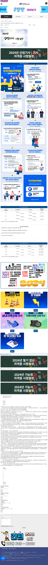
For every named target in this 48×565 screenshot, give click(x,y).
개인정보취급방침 (5, 548)
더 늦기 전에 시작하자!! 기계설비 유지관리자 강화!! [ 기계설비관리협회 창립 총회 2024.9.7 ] (17, 414)
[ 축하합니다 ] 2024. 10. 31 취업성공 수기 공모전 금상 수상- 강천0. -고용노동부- (15, 406)
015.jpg (6, 27)
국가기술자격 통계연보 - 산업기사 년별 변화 (8, 430)
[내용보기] (12, 526)
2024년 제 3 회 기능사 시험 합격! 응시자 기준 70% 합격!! (11, 451)
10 (3, 481)
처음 (3, 467)
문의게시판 (18, 16)
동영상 (41, 16)
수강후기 (30, 16)
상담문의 (24, 527)
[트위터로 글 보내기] (6, 397)
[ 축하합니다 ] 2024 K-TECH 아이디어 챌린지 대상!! (10, 422)
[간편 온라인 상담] (18, 538)
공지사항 (6, 16)
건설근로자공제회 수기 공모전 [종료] (7, 425)
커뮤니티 (6, 21)
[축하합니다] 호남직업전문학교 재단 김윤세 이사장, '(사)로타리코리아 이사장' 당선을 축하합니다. (17, 442)
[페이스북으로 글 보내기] (7, 396)
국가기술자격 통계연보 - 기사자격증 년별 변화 (9, 434)
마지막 (4, 484)
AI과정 (3, 558)
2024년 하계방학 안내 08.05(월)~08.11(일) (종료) (9, 459)
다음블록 (4, 482)
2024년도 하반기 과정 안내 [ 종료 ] (7, 462)
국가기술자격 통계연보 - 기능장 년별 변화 (8, 438)
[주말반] (24, 9)
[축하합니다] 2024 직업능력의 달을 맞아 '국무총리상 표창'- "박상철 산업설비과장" (15, 446)
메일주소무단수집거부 (12, 548)
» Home (2, 21)
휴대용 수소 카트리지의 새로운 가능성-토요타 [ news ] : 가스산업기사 (13, 410)
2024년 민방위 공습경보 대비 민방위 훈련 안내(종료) (10, 455)
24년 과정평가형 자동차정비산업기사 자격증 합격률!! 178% (11, 418)
